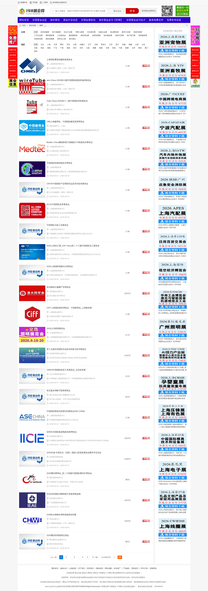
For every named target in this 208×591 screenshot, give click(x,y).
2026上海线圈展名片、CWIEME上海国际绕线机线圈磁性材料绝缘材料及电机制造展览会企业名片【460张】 (172, 540)
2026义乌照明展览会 (56, 328)
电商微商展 (143, 35)
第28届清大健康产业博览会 (59, 287)
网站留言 (135, 568)
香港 (140, 48)
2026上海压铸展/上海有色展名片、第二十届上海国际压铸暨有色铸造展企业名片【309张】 (172, 426)
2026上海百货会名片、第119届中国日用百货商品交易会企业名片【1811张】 (172, 256)
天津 (55, 44)
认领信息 (72, 568)
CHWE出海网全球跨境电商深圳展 (61, 514)
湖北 (42, 48)
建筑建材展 (73, 35)
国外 (35, 51)
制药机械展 (50, 39)
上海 (49, 44)
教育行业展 (126, 32)
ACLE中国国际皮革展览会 (58, 204)
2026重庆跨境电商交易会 (58, 535)
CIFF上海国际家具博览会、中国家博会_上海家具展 (69, 308)
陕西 (101, 48)
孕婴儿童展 (79, 32)
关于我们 (81, 568)
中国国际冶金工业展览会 (57, 225)
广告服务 (126, 568)
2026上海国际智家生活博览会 (60, 266)
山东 (143, 44)
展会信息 (32, 25)
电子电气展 (131, 35)
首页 (24, 25)
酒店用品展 (85, 35)
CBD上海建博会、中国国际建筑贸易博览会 (65, 121)
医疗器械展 (56, 32)
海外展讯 (55, 20)
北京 (42, 44)
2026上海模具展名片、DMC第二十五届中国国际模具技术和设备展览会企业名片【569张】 (172, 455)
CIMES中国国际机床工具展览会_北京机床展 (66, 370)
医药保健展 (45, 32)
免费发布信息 (174, 20)
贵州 (81, 48)
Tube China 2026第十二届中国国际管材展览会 (67, 101)
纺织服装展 (108, 35)
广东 (55, 48)
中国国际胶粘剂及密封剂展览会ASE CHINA (66, 411)
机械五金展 (103, 32)
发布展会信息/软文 (60, 2)
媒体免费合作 (156, 20)
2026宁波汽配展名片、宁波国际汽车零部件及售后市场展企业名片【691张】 (172, 142)
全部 (35, 32)
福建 (130, 44)
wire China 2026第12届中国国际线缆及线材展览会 (69, 80)
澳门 (146, 48)
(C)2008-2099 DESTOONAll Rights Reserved (81, 586)
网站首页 (24, 20)
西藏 (94, 48)
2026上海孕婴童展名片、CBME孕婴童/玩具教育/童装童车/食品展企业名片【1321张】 (172, 398)
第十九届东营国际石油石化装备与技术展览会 (66, 349)
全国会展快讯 (88, 20)
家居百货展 (119, 35)
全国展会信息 (39, 20)
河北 (68, 44)
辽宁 (89, 44)
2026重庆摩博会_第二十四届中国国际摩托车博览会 (69, 473)
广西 (62, 48)
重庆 (62, 44)
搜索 (41, 25)
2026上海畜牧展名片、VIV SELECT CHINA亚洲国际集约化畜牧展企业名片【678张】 (172, 85)
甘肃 (107, 48)
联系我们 (90, 568)
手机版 (34, 2)
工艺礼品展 (38, 35)
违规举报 (153, 568)
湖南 (49, 48)
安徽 (124, 44)
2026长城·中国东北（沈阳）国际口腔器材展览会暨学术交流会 (74, 452)
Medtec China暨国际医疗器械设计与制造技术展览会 (70, 142)
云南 (88, 48)
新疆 (127, 48)
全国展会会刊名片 (136, 20)
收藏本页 (24, 2)
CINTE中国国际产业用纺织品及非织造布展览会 (67, 184)
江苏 (110, 44)
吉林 (96, 44)
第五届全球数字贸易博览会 (58, 390)
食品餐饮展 (114, 32)
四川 (75, 48)
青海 (114, 48)
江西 (137, 44)
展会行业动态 (70, 20)
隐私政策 (99, 568)
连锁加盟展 (96, 35)
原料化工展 (61, 39)
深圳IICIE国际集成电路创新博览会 (62, 432)
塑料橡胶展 (50, 35)
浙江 (117, 44)
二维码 (45, 2)
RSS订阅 (144, 568)
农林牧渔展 (38, 39)
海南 (68, 48)
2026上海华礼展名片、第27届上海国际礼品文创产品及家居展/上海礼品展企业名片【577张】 (172, 512)
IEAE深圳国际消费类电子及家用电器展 (64, 494)
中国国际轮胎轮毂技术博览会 (59, 163)
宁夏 (120, 48)
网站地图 (108, 568)
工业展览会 (61, 35)
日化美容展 (91, 32)
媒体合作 (63, 568)
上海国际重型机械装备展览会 (59, 59)
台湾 (133, 48)
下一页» (95, 557)
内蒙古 (82, 44)
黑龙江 (103, 44)
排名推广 (117, 568)
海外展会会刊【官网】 (111, 20)
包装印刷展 (137, 32)
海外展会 (72, 39)
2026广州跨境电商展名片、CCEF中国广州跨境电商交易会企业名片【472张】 (172, 113)
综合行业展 (68, 32)
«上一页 (53, 557)
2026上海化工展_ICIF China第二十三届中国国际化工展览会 (73, 246)
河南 (35, 48)
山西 (75, 44)
